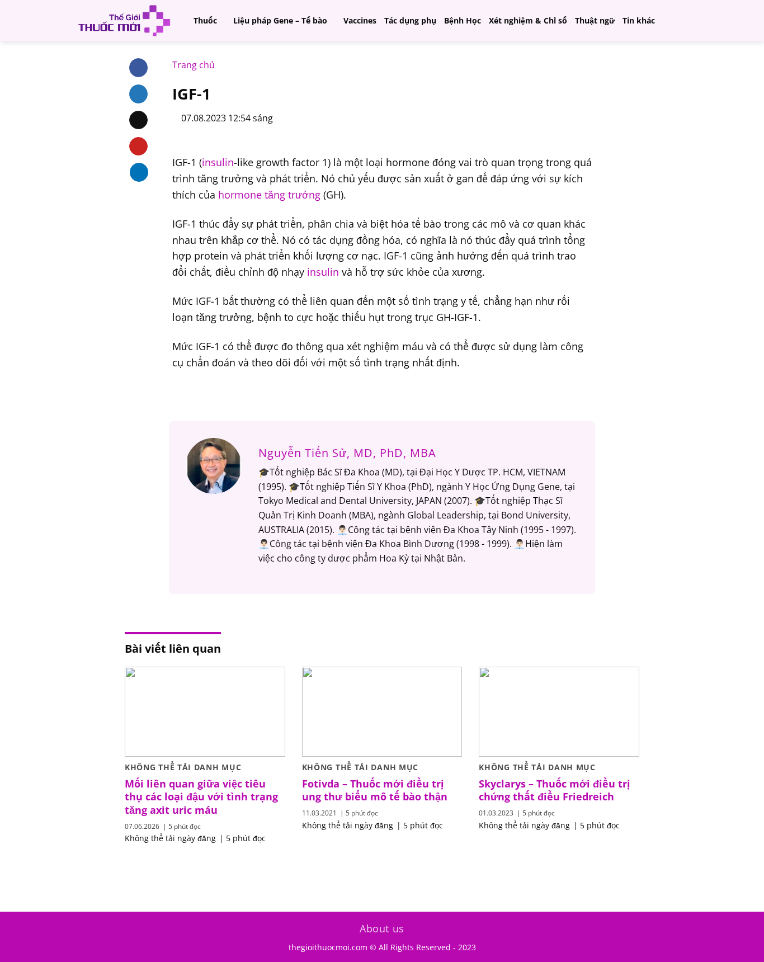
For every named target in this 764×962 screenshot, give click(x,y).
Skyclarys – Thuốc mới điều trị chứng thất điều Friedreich (554, 790)
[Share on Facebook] (138, 67)
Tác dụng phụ (410, 20)
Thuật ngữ (595, 20)
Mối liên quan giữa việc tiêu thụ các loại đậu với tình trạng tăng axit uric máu (201, 797)
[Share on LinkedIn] (139, 172)
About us (382, 928)
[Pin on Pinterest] (138, 146)
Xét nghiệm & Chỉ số (528, 20)
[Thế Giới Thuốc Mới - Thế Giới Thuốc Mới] (124, 21)
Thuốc (205, 20)
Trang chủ (193, 65)
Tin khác (638, 20)
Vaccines (359, 20)
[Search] (687, 20)
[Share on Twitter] (138, 93)
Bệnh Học (462, 20)
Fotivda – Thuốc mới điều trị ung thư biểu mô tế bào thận (374, 790)
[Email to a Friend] (138, 120)
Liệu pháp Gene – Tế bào (280, 20)
